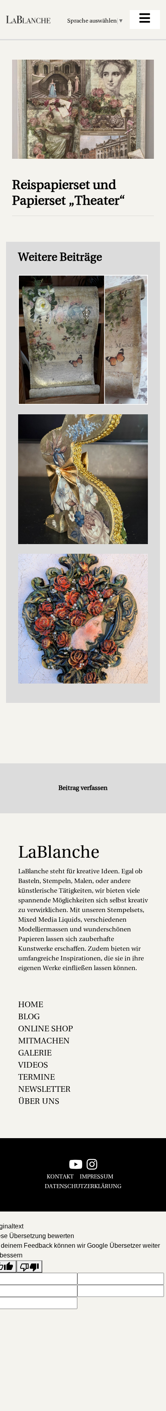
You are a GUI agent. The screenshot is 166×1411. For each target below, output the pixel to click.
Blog (29, 1017)
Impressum (96, 1177)
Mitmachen (44, 1041)
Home (30, 1005)
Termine (36, 1078)
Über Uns (38, 1102)
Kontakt (60, 1177)
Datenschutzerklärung (83, 1187)
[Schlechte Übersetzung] (29, 1266)
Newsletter (44, 1090)
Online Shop (45, 1029)
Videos (33, 1066)
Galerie (35, 1053)
